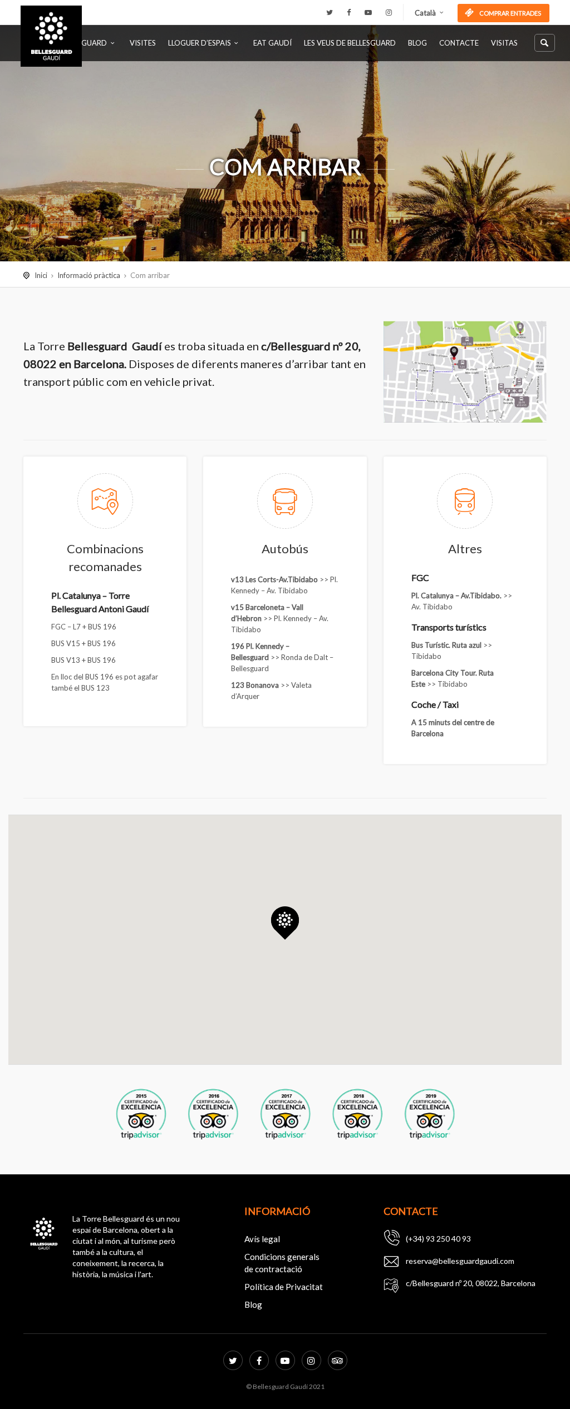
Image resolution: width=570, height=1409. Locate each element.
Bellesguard (82, 42)
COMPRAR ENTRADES (509, 13)
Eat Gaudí (272, 42)
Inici (41, 275)
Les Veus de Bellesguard (350, 42)
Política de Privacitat (283, 1287)
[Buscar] (544, 43)
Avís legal (262, 1239)
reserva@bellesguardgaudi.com (460, 1261)
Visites (143, 42)
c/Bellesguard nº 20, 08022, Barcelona (470, 1283)
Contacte (459, 42)
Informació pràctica (88, 275)
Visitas (504, 42)
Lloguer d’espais (199, 42)
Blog (417, 42)
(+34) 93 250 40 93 (438, 1238)
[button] (285, 923)
